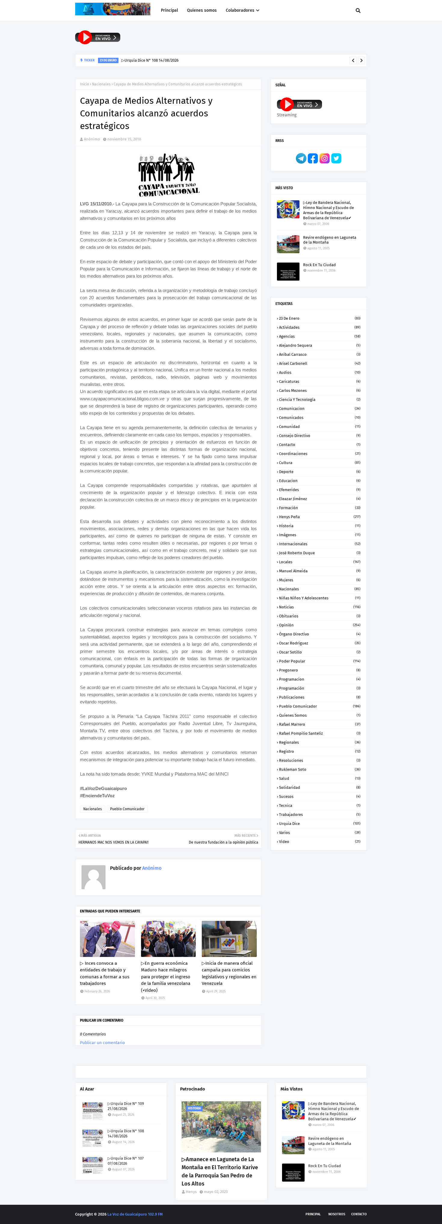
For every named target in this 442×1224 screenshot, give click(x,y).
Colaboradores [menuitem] (240, 10)
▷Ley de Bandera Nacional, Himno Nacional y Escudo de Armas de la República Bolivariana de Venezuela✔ (328, 210)
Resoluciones (320, 760)
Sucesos (320, 796)
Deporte (320, 471)
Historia (320, 526)
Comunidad (320, 426)
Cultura (320, 462)
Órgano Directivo (320, 634)
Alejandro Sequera (320, 345)
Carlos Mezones (320, 390)
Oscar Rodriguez (320, 643)
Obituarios (320, 616)
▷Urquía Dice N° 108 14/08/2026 (150, 60)
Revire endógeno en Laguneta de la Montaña (329, 240)
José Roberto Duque (320, 553)
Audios (320, 372)
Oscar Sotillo (320, 652)
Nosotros (336, 1214)
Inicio (84, 84)
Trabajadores (320, 814)
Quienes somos (320, 715)
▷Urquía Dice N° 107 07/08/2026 (126, 1161)
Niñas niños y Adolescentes (320, 598)
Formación (320, 508)
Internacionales (320, 544)
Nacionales (101, 84)
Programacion (320, 679)
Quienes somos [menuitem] (202, 10)
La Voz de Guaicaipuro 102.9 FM (135, 1214)
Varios (320, 832)
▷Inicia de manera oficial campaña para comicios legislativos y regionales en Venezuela (229, 973)
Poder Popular (320, 661)
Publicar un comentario (102, 1042)
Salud (320, 778)
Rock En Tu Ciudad (319, 265)
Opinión (320, 625)
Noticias (320, 607)
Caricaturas (320, 381)
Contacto (320, 444)
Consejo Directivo (320, 435)
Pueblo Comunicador (127, 809)
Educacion (320, 480)
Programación (320, 688)
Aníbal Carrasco (320, 354)
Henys (191, 1191)
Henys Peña (320, 517)
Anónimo (92, 139)
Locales (320, 562)
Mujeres (320, 580)
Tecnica (320, 805)
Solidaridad (320, 787)
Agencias (320, 336)
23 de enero (320, 318)
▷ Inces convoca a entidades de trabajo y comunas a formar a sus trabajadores (104, 973)
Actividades (320, 327)
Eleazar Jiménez (320, 499)
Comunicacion (320, 408)
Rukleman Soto (320, 769)
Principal (313, 1214)
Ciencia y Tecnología (320, 399)
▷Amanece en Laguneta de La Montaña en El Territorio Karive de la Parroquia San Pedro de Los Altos (220, 1171)
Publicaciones (320, 697)
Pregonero (320, 670)
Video (320, 841)
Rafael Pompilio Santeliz (320, 733)
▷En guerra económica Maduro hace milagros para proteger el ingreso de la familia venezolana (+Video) (165, 977)
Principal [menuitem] (169, 10)
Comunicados (320, 417)
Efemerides (320, 489)
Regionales (320, 742)
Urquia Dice (320, 823)
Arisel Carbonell (320, 363)
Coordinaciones (320, 453)
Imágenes (320, 535)
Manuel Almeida (320, 571)
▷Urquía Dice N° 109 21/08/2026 (126, 1106)
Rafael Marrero (320, 724)
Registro (320, 751)
